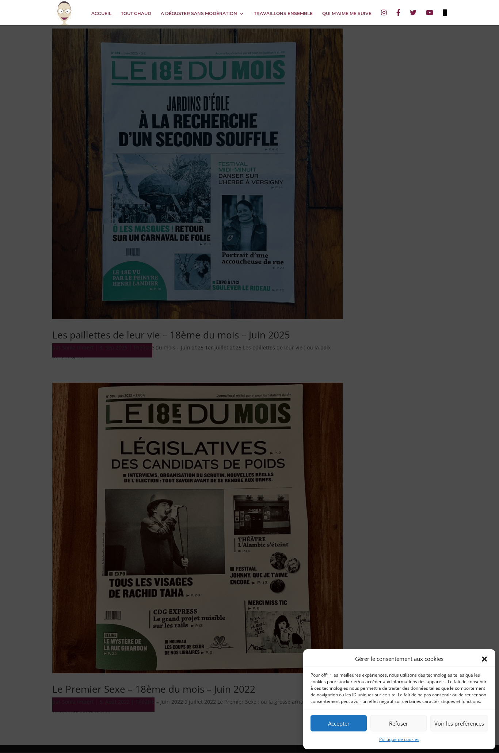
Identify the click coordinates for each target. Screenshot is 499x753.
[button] (484, 659)
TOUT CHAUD (136, 13)
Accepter (339, 723)
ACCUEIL (101, 13)
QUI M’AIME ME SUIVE (347, 13)
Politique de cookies (399, 739)
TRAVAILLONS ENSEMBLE (283, 13)
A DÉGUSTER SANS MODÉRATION (199, 13)
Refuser (398, 723)
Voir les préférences (459, 723)
